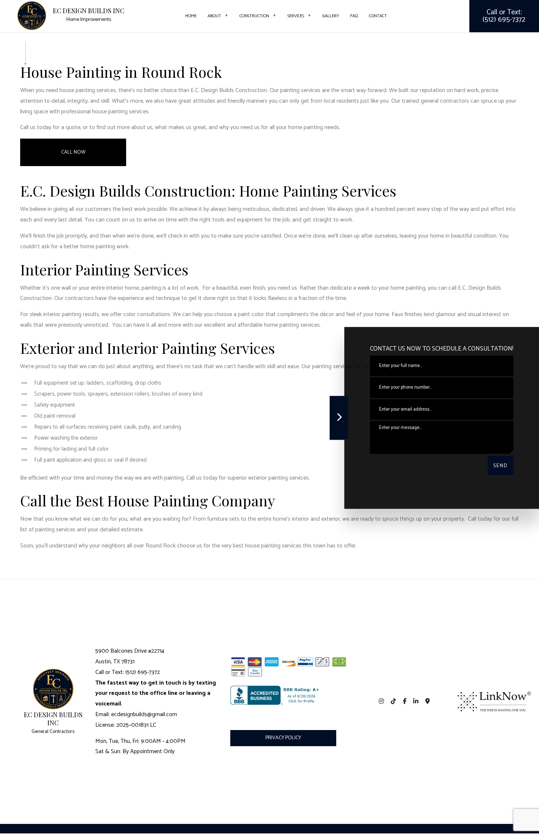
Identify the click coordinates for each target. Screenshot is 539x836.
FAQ (354, 15)
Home (191, 15)
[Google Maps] (428, 702)
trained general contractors (435, 101)
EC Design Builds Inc (88, 11)
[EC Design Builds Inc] (31, 15)
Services (295, 15)
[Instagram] (381, 702)
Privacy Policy (283, 738)
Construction (254, 15)
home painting (305, 127)
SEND (500, 466)
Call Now (73, 152)
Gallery (330, 15)
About (214, 15)
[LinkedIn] (416, 702)
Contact (378, 15)
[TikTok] (393, 702)
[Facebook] (404, 702)
